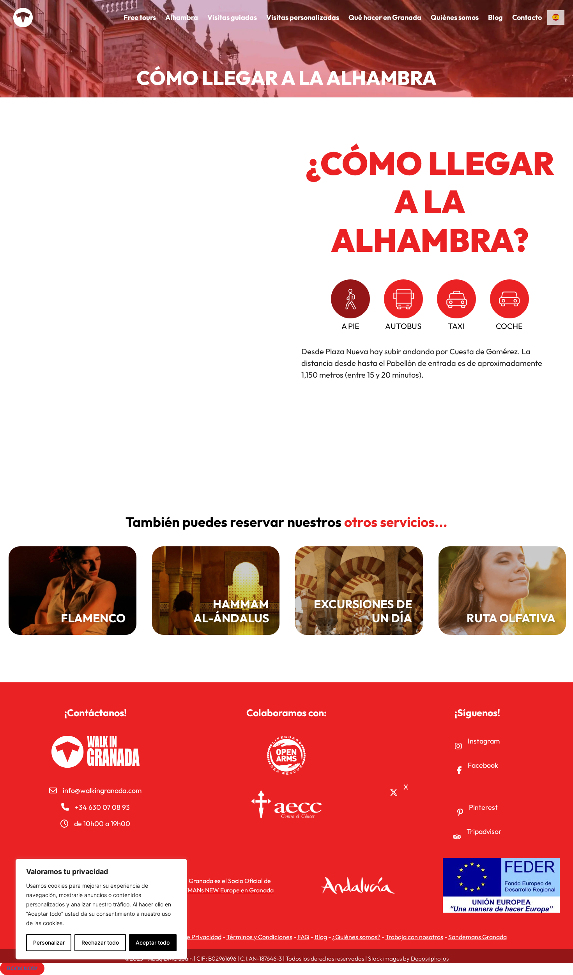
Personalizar (49, 942)
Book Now (22, 968)
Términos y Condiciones (259, 937)
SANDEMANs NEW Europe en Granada (220, 890)
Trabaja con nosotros (414, 937)
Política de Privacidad (191, 937)
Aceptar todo (153, 942)
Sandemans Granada (477, 937)
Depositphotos (430, 958)
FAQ (303, 937)
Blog (321, 937)
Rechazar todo (100, 942)
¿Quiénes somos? (356, 937)
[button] (350, 306)
